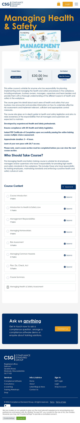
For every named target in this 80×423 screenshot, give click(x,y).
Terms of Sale (61, 402)
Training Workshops (11, 390)
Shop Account (60, 387)
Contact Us (33, 390)
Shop (6, 392)
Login (67, 4)
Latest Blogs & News (37, 387)
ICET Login (59, 381)
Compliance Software (13, 381)
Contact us (63, 329)
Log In (64, 79)
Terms (52, 402)
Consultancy (9, 384)
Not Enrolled (16, 77)
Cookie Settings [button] (9, 418)
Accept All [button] (21, 418)
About (31, 384)
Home (31, 381)
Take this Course (64, 76)
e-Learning (8, 387)
